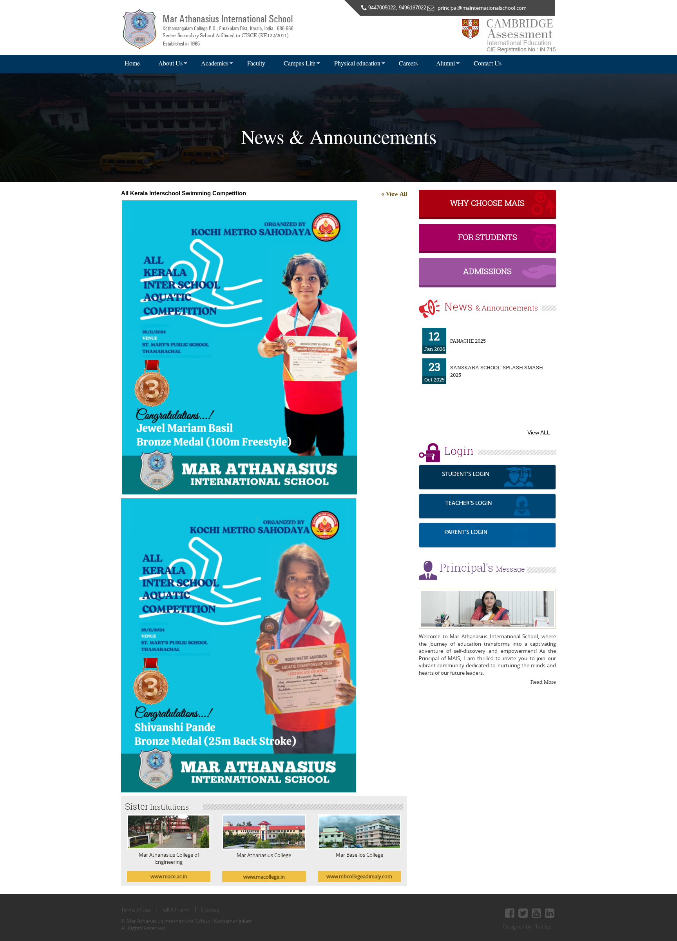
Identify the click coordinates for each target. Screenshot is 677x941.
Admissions (487, 271)
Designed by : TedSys (527, 926)
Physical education (357, 63)
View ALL (538, 432)
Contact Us (487, 63)
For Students (487, 237)
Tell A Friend (176, 909)
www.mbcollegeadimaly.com (359, 876)
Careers (408, 63)
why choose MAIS (487, 203)
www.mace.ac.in (168, 876)
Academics (214, 63)
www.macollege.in (264, 876)
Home (132, 63)
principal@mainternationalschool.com (480, 7)
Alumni (445, 63)
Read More (543, 681)
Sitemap (210, 909)
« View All (394, 194)
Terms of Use (136, 909)
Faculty (256, 63)
